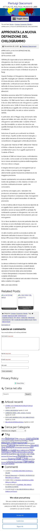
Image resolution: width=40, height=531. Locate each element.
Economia (23, 24)
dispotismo (17, 440)
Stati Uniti (22, 458)
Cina (16, 439)
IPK (15, 317)
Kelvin (18, 317)
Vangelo (28, 461)
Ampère (4, 315)
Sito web (4, 365)
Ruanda (15, 456)
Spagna (11, 459)
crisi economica (5, 440)
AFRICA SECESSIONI (11, 410)
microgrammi (6, 319)
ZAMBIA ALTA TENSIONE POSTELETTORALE (19, 405)
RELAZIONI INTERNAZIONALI (14, 422)
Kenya (9, 450)
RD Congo (9, 456)
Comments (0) (5, 324)
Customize (20, 521)
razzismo (3, 456)
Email (6, 359)
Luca (13, 450)
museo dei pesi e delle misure (23, 319)
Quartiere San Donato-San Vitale (21, 454)
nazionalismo (6, 452)
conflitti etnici (22, 439)
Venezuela (4, 463)
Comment (7, 336)
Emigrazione (31, 443)
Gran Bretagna (7, 447)
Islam (32, 447)
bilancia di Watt (12, 315)
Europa (4, 445)
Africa (3, 439)
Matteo (32, 450)
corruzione (32, 438)
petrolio (30, 452)
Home (11, 24)
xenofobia (11, 463)
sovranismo (4, 459)
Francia (11, 445)
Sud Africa (31, 459)
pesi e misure (6, 321)
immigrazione (18, 447)
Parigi (35, 319)
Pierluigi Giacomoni (20, 3)
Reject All (20, 526)
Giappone (27, 445)
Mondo (29, 24)
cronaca (12, 440)
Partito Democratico (19, 452)
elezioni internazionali (14, 442)
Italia (4, 449)
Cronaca (17, 24)
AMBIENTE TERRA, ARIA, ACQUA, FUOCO (18, 413)
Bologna (9, 438)
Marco (18, 450)
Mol (12, 319)
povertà (4, 454)
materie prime (24, 450)
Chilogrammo (22, 315)
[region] (20, 512)
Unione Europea (14, 462)
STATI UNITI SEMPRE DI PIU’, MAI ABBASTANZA (19, 417)
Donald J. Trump (27, 440)
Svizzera (3, 462)
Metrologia (31, 317)
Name (6, 353)
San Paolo (29, 456)
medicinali (24, 317)
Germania (19, 445)
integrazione (25, 447)
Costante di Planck (7, 317)
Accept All (20, 515)
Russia (21, 456)
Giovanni (34, 445)
